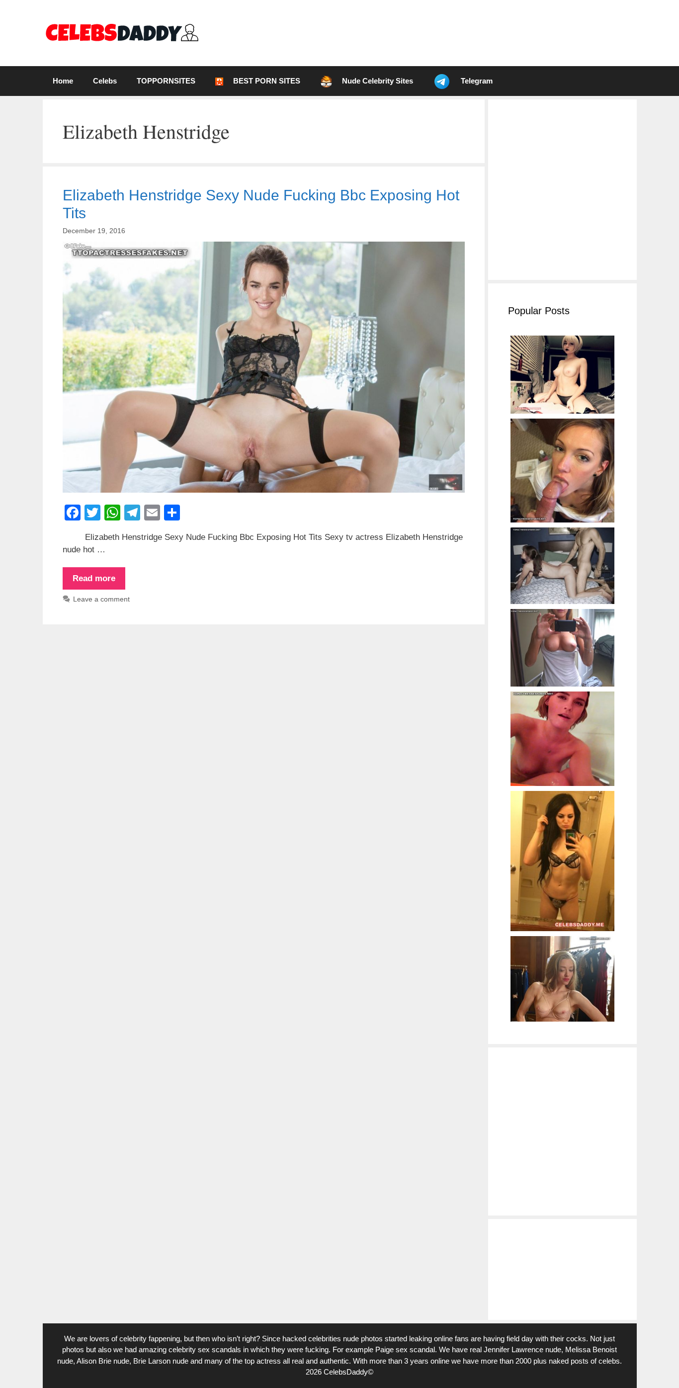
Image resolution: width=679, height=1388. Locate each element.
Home (63, 81)
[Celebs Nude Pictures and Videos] (121, 32)
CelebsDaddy (346, 1372)
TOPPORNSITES (166, 81)
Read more (99, 581)
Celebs (105, 81)
